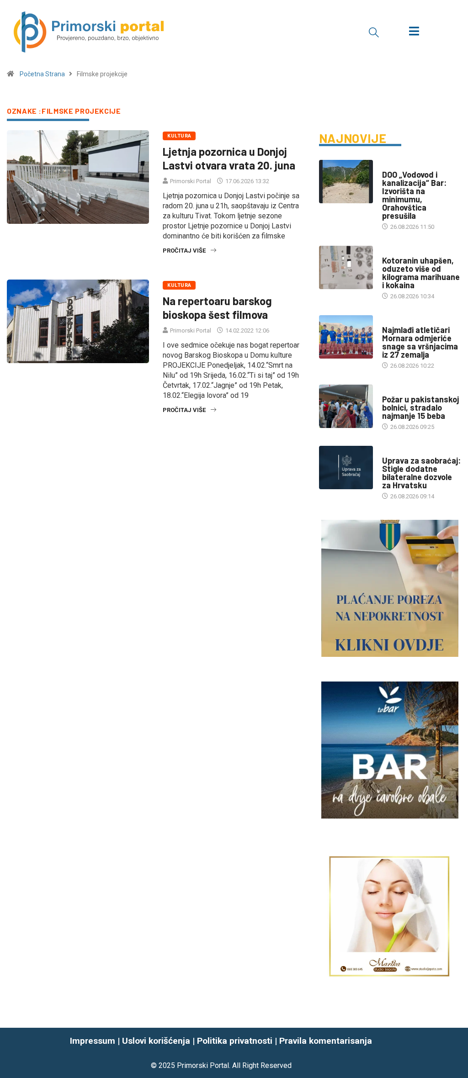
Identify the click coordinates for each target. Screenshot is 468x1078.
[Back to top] (455, 1052)
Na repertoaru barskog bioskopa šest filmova (217, 307)
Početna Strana (42, 74)
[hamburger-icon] (414, 32)
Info (388, 166)
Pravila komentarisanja (325, 1041)
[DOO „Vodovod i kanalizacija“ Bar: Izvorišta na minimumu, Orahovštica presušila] (346, 181)
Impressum (92, 1041)
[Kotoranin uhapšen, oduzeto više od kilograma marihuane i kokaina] (346, 267)
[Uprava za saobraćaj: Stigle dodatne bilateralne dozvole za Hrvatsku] (346, 467)
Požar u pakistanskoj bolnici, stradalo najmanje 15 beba (420, 407)
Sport (391, 321)
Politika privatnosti (234, 1041)
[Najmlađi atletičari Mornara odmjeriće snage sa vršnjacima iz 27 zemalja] (346, 337)
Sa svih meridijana (409, 390)
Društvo (394, 251)
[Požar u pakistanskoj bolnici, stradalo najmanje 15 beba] (346, 406)
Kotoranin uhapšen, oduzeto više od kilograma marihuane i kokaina (421, 272)
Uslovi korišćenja (156, 1041)
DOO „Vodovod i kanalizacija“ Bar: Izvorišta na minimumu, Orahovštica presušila (414, 195)
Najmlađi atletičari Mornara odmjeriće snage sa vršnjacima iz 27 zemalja (420, 342)
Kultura (179, 136)
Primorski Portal (190, 181)
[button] (374, 32)
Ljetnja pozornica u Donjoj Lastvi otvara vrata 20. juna (229, 158)
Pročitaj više (184, 250)
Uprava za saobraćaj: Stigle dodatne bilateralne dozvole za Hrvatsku (421, 472)
